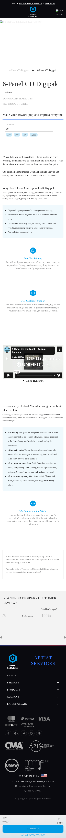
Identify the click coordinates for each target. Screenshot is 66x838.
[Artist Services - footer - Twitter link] (24, 733)
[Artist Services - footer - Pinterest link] (39, 733)
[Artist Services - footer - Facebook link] (8, 733)
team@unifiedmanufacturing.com (35, 786)
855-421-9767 (25, 4)
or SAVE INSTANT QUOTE (33, 835)
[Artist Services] (33, 11)
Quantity (11, 124)
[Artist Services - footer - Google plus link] (16, 733)
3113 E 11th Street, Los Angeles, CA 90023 (33, 781)
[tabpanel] (33, 625)
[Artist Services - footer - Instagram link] (31, 733)
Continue (33, 829)
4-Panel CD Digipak (19, 70)
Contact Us (37, 4)
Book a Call (50, 4)
